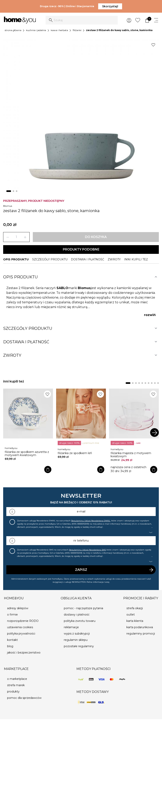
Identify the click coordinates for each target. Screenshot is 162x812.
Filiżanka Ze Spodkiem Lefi (75, 453)
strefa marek (16, 685)
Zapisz (81, 570)
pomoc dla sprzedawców (24, 698)
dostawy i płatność (76, 614)
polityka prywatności (21, 633)
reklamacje (71, 627)
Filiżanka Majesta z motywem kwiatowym (131, 455)
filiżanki (77, 30)
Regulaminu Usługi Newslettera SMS (87, 549)
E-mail (81, 511)
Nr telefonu (81, 540)
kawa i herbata (59, 30)
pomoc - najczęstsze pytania (83, 608)
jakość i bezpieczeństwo (23, 652)
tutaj (107, 582)
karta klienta (134, 621)
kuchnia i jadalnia (36, 30)
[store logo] (20, 20)
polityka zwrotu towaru (79, 621)
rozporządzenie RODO (23, 621)
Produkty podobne (81, 249)
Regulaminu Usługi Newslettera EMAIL (90, 520)
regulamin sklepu (76, 640)
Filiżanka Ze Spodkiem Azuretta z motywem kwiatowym (27, 453)
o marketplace (17, 679)
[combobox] (82, 20)
